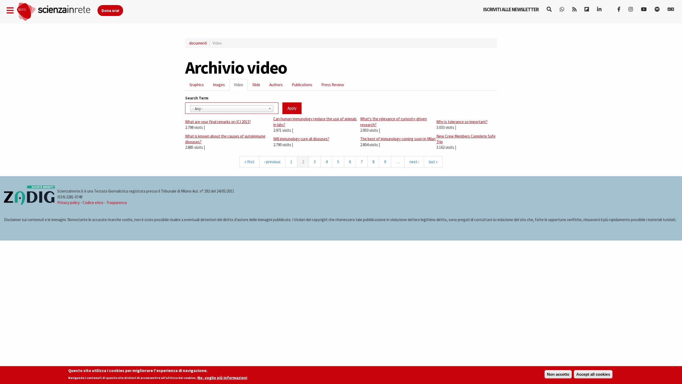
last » (433, 161)
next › (414, 161)
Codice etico (93, 202)
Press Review (332, 84)
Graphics (196, 84)
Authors (276, 84)
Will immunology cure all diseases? (301, 138)
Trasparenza (116, 202)
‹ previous (272, 161)
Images (219, 84)
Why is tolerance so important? (462, 121)
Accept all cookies (593, 374)
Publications (302, 84)
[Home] (57, 11)
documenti (198, 43)
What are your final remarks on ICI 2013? (218, 121)
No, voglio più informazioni (222, 377)
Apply (292, 108)
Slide (256, 84)
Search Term (196, 98)
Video (240, 86)
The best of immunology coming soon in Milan (398, 138)
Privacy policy (68, 202)
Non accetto (558, 374)
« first (249, 161)
